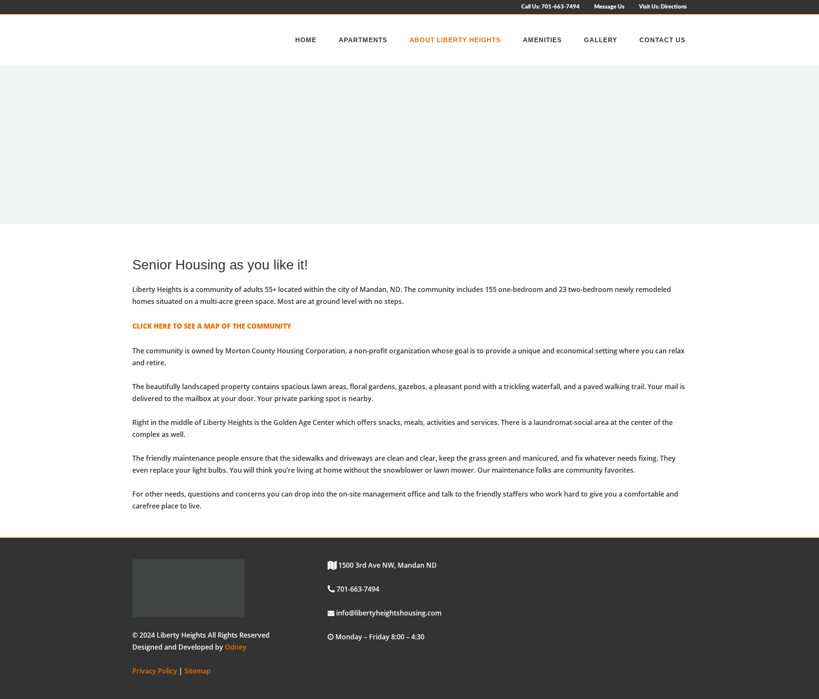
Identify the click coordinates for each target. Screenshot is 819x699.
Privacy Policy (154, 671)
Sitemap (197, 671)
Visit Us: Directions (663, 7)
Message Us (609, 7)
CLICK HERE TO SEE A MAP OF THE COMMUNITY (211, 326)
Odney (236, 647)
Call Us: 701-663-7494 (550, 7)
